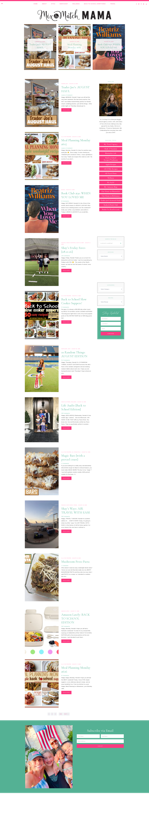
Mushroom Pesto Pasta (75, 561)
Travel (75, 505)
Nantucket (64, 348)
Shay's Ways (69, 505)
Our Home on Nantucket (111, 191)
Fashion (63, 242)
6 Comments (65, 675)
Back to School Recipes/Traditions (111, 159)
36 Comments (65, 626)
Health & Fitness (65, 401)
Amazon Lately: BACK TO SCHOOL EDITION (75, 618)
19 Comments (65, 255)
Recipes (110, 297)
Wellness (73, 401)
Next (66, 714)
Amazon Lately (65, 611)
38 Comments (65, 413)
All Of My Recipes (66, 136)
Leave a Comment (66, 95)
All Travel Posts (111, 173)
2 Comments (65, 463)
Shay (69, 348)
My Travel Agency (111, 144)
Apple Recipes (111, 164)
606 (61, 714)
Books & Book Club (111, 205)
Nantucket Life (110, 153)
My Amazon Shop (110, 187)
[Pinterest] (142, 2)
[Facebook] (137, 2)
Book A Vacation (111, 149)
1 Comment (64, 565)
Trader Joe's (64, 83)
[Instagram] (144, 2)
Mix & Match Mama (74, 15)
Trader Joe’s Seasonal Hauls (111, 200)
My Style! (110, 182)
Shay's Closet (80, 242)
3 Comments (65, 307)
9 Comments (65, 201)
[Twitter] (139, 2)
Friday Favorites (71, 242)
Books (63, 189)
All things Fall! (76, 452)
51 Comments (65, 360)
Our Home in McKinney (111, 196)
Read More (66, 109)
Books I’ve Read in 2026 (110, 209)
